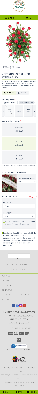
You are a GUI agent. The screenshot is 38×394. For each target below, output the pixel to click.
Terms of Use (19, 386)
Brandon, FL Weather (9, 375)
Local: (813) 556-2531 (19, 322)
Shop (11, 17)
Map (19, 392)
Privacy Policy (10, 382)
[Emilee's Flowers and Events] (19, 12)
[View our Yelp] (24, 307)
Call (7, 392)
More (4, 88)
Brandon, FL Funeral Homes (13, 368)
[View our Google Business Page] (17, 307)
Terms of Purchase (25, 382)
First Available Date (26, 103)
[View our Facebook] (13, 307)
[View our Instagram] (20, 307)
